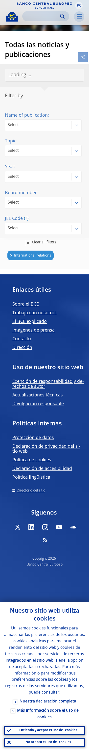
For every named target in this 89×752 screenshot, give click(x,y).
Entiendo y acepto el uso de (48, 730)
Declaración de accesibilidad (42, 469)
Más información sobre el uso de (48, 714)
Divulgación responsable (38, 404)
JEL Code (16, 218)
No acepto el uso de (48, 742)
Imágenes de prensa (33, 330)
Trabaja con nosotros (34, 313)
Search (62, 16)
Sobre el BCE (25, 304)
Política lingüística (31, 477)
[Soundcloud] (73, 527)
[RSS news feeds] (45, 540)
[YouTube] (59, 527)
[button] (79, 5)
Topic (10, 141)
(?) (26, 218)
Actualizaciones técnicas (37, 395)
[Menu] (79, 16)
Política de (31, 460)
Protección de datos (33, 438)
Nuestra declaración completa (48, 701)
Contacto (21, 339)
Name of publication (26, 115)
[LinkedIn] (31, 527)
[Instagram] (45, 527)
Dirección (22, 347)
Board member (21, 193)
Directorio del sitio (31, 490)
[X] (17, 527)
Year (9, 167)
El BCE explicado (29, 321)
